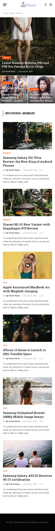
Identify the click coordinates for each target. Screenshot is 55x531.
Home (5, 13)
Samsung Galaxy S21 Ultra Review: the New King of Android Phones (27, 161)
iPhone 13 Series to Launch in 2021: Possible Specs (24, 352)
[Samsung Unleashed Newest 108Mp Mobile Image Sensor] (27, 391)
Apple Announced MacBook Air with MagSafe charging (26, 289)
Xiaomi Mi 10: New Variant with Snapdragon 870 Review (26, 226)
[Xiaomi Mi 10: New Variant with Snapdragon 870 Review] (27, 202)
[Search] (50, 4)
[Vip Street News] (27, 4)
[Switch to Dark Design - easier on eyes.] (46, 4)
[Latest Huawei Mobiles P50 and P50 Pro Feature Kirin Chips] (27, 46)
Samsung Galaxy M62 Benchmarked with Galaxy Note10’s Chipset (13, 94)
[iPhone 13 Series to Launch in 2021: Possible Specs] (27, 328)
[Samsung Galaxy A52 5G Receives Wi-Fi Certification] (27, 453)
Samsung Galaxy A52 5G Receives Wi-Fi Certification (27, 477)
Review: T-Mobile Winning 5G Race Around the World (41, 97)
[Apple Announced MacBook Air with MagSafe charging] (27, 265)
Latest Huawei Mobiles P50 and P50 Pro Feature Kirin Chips (25, 64)
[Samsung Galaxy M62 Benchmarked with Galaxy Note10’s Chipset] (13, 90)
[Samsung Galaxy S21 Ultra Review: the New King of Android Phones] (27, 135)
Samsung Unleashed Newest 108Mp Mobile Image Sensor (24, 415)
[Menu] (5, 4)
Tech (12, 13)
